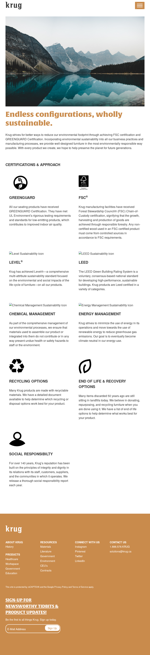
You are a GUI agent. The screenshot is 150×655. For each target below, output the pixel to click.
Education (11, 573)
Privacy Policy (61, 586)
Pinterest (80, 551)
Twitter (79, 556)
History (9, 546)
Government (12, 568)
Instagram (81, 546)
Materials (45, 546)
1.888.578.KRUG (120, 546)
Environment (47, 561)
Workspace (12, 564)
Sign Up (52, 628)
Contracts (45, 570)
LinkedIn (80, 561)
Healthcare (11, 559)
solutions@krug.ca (120, 551)
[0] (129, 6)
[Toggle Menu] (140, 5)
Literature (45, 551)
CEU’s (44, 565)
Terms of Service (80, 586)
